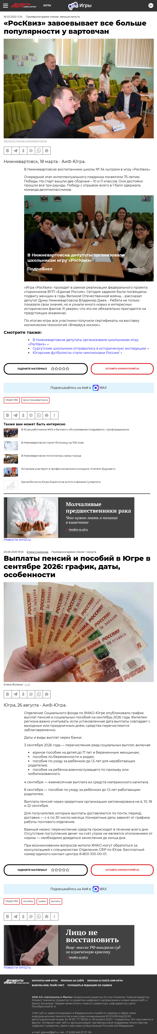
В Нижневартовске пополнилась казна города (51, 455)
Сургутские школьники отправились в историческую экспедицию (89, 348)
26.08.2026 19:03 (14, 551)
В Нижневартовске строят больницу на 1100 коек (52, 442)
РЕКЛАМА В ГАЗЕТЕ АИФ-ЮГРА (105, 980)
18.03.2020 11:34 (13, 16)
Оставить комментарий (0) (122, 368)
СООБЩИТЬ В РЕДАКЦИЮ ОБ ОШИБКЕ (89, 985)
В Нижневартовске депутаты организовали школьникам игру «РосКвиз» (76, 258)
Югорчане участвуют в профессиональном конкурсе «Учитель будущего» (68, 468)
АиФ (27, 684)
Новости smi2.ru (17, 540)
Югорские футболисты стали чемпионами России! (76, 353)
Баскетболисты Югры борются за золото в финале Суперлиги (61, 481)
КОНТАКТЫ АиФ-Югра (45, 980)
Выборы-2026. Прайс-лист (48, 985)
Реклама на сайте (72, 980)
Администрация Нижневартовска (25, 140)
